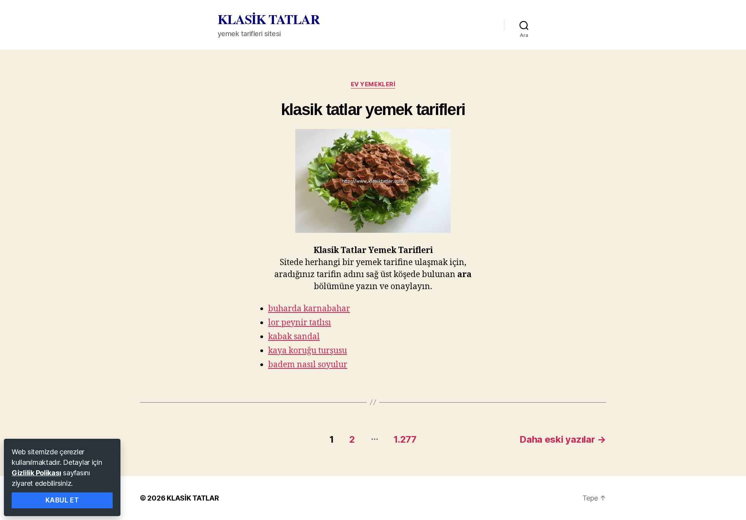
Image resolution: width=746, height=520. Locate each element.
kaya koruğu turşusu (307, 351)
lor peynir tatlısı (299, 323)
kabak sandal (294, 337)
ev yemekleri (373, 84)
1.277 (405, 439)
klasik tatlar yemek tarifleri (373, 109)
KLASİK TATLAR (269, 19)
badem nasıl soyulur (307, 364)
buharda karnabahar (309, 309)
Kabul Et (62, 500)
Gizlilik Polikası (36, 473)
